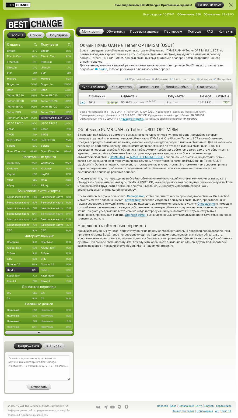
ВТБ (22, 258)
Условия (12, 415)
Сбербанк (22, 242)
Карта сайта (223, 406)
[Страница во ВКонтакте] (98, 407)
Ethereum (22, 62)
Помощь (194, 31)
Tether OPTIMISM (22, 117)
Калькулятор (135, 196)
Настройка (224, 79)
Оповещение (206, 203)
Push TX (226, 411)
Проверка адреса (144, 31)
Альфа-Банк (22, 247)
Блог (173, 406)
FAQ (210, 31)
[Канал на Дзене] (126, 407)
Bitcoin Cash (22, 56)
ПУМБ (22, 270)
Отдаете (129, 96)
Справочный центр (190, 406)
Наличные (22, 310)
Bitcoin (22, 50)
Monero (22, 78)
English (209, 406)
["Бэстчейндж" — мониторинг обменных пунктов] (39, 19)
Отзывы (222, 96)
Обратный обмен (139, 79)
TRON (22, 134)
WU (22, 292)
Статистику (133, 200)
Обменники (115, 31)
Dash (22, 89)
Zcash (22, 129)
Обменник (97, 96)
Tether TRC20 (22, 101)
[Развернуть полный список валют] (39, 332)
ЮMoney (22, 168)
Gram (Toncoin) (22, 151)
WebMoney (22, 163)
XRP (22, 73)
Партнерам (173, 31)
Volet (22, 179)
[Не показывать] (231, 5)
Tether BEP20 (22, 106)
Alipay (22, 185)
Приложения (205, 411)
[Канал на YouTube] (112, 407)
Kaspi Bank (22, 275)
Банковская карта (22, 197)
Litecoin (22, 67)
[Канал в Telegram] (105, 407)
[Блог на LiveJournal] (119, 407)
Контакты (226, 31)
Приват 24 (22, 264)
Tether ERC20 (22, 95)
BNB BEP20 (22, 140)
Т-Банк (22, 253)
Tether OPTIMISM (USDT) (146, 157)
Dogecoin (22, 84)
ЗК (22, 298)
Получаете (175, 96)
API (217, 411)
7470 (226, 102)
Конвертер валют (183, 411)
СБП (22, 230)
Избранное (161, 79)
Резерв (206, 96)
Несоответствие (184, 79)
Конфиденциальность (34, 415)
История (206, 79)
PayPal (22, 174)
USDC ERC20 (22, 123)
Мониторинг (91, 31)
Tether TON (22, 112)
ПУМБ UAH (117, 157)
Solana (22, 145)
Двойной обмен (135, 214)
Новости (162, 406)
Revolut (22, 281)
